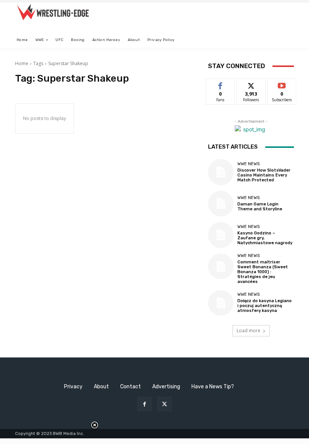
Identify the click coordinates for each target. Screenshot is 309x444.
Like (220, 84)
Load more (248, 330)
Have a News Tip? (212, 386)
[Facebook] (144, 404)
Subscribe (282, 84)
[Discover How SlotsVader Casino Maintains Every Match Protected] (221, 172)
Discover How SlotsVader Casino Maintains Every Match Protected (264, 175)
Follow (251, 84)
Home (21, 63)
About (101, 386)
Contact (130, 386)
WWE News (248, 164)
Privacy (73, 386)
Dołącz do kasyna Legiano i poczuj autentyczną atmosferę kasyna (264, 305)
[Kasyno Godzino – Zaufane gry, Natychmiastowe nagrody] (221, 235)
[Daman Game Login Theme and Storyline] (221, 203)
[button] (285, 40)
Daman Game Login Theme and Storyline (259, 206)
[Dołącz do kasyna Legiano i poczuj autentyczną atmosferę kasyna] (221, 303)
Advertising (166, 386)
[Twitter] (164, 404)
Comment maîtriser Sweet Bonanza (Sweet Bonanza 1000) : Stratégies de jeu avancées (262, 272)
